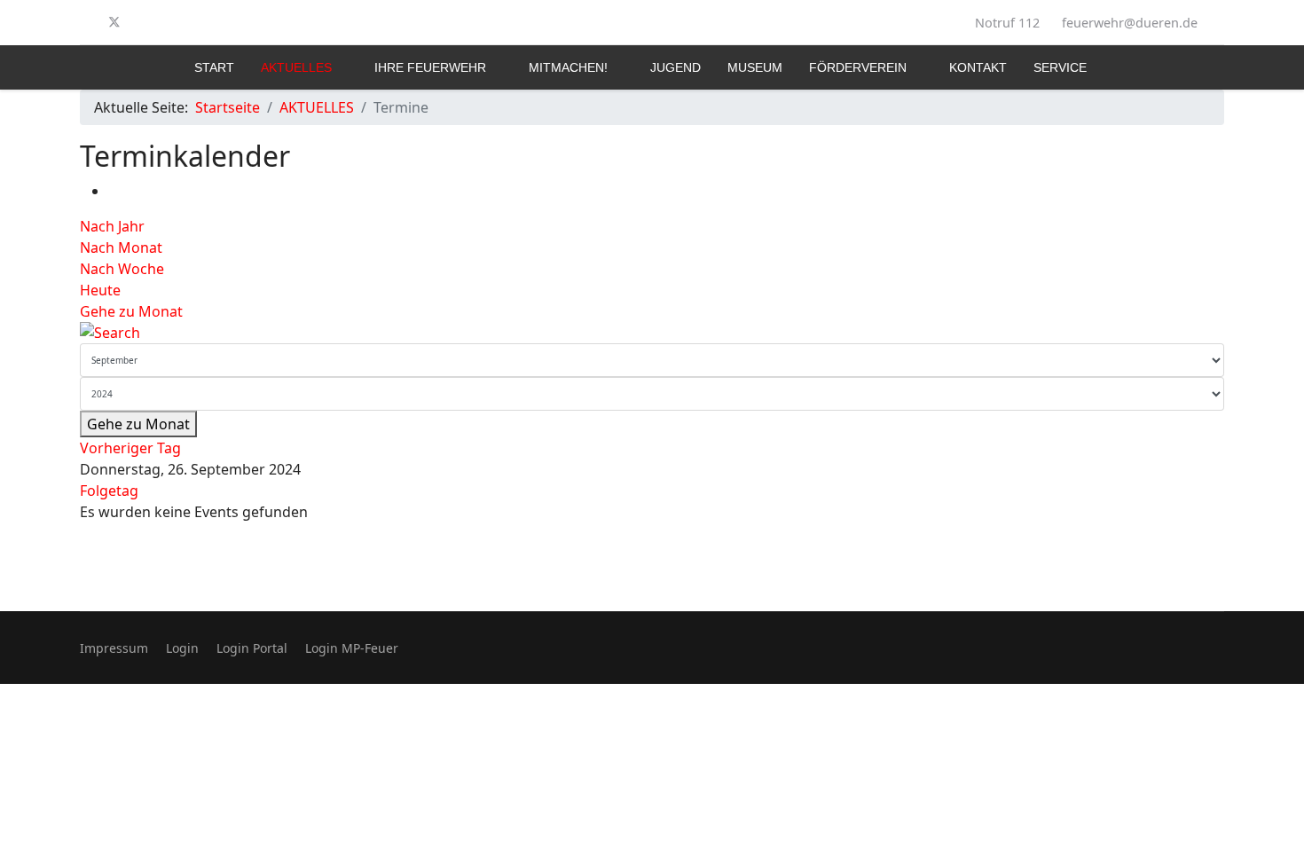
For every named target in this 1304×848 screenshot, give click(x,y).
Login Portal (251, 648)
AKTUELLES (296, 67)
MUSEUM (754, 67)
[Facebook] (85, 22)
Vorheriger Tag (130, 448)
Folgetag (109, 490)
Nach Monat (121, 247)
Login (182, 648)
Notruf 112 (1007, 22)
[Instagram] (143, 22)
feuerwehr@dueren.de (1130, 22)
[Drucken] (113, 190)
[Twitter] (114, 22)
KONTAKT (978, 67)
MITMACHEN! (568, 67)
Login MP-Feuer (351, 648)
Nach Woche (122, 269)
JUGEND (675, 67)
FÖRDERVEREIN (858, 67)
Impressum (114, 648)
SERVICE (1060, 67)
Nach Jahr (112, 226)
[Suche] (652, 332)
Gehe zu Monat (131, 311)
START (214, 67)
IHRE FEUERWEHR (430, 67)
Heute (100, 290)
